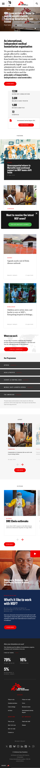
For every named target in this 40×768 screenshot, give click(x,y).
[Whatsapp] (33, 746)
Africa (6, 365)
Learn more (10, 83)
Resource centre (26, 707)
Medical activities (12, 703)
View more (20, 470)
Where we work (26, 699)
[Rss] (29, 746)
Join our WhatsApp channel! (20, 224)
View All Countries (16, 349)
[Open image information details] (35, 28)
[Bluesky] (14, 746)
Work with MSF (26, 721)
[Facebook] (10, 746)
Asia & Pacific (9, 372)
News (23, 703)
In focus (10, 710)
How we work (11, 729)
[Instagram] (18, 746)
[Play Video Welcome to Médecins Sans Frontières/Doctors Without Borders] (35, 553)
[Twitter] (7, 746)
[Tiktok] (26, 746)
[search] (36, 3)
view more (9, 544)
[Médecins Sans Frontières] (20, 690)
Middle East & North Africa (15, 387)
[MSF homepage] (23, 3)
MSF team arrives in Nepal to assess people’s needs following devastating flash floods (19, 17)
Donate (24, 725)
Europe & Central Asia (13, 380)
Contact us (11, 732)
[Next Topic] (22, 539)
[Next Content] (22, 464)
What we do (11, 699)
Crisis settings (11, 707)
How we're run (12, 725)
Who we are (11, 721)
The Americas (9, 394)
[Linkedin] (22, 746)
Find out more (9, 652)
